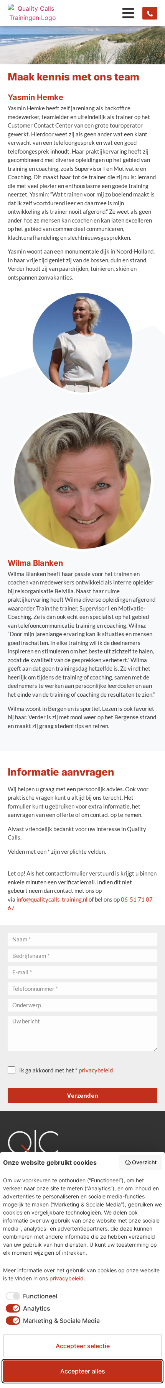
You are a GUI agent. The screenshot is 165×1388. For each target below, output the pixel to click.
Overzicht (144, 1162)
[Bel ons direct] (149, 13)
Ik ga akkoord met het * (66, 1070)
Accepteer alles (82, 1371)
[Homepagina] (33, 13)
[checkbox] (30, 1296)
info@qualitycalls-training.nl (51, 899)
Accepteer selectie (83, 1346)
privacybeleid (96, 1070)
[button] (128, 13)
